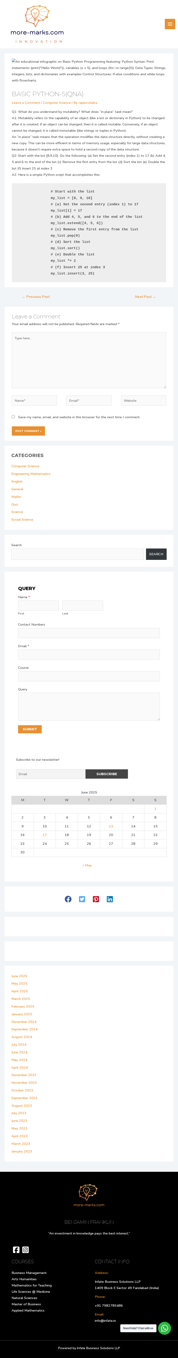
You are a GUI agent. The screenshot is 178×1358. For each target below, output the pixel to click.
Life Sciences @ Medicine (31, 1291)
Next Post (145, 296)
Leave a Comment (26, 102)
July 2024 (18, 1044)
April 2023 (19, 1136)
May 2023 (19, 1128)
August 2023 (21, 1105)
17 (45, 834)
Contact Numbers (31, 624)
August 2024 (21, 1037)
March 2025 (20, 998)
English (16, 481)
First (21, 613)
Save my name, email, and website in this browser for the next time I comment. (79, 417)
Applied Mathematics (28, 1310)
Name (24, 597)
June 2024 (19, 1052)
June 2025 (19, 976)
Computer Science (57, 102)
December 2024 (23, 1021)
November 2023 (24, 1082)
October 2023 (22, 1090)
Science (17, 511)
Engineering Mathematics (31, 473)
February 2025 (22, 1006)
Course (23, 667)
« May (87, 865)
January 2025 (21, 1014)
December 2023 (23, 1075)
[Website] (143, 401)
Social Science (22, 519)
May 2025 (19, 983)
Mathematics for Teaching (32, 1285)
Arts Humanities (24, 1279)
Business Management (29, 1272)
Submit (30, 729)
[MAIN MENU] (170, 24)
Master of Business (26, 1304)
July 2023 (18, 1113)
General (17, 489)
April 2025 (19, 991)
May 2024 (19, 1060)
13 (111, 826)
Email (23, 646)
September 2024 (24, 1029)
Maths (16, 496)
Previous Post (36, 296)
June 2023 (19, 1120)
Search (16, 545)
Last (65, 613)
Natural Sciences (24, 1298)
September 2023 (24, 1098)
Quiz (14, 504)
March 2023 (20, 1143)
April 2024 (19, 1067)
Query (22, 689)
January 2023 (21, 1151)
